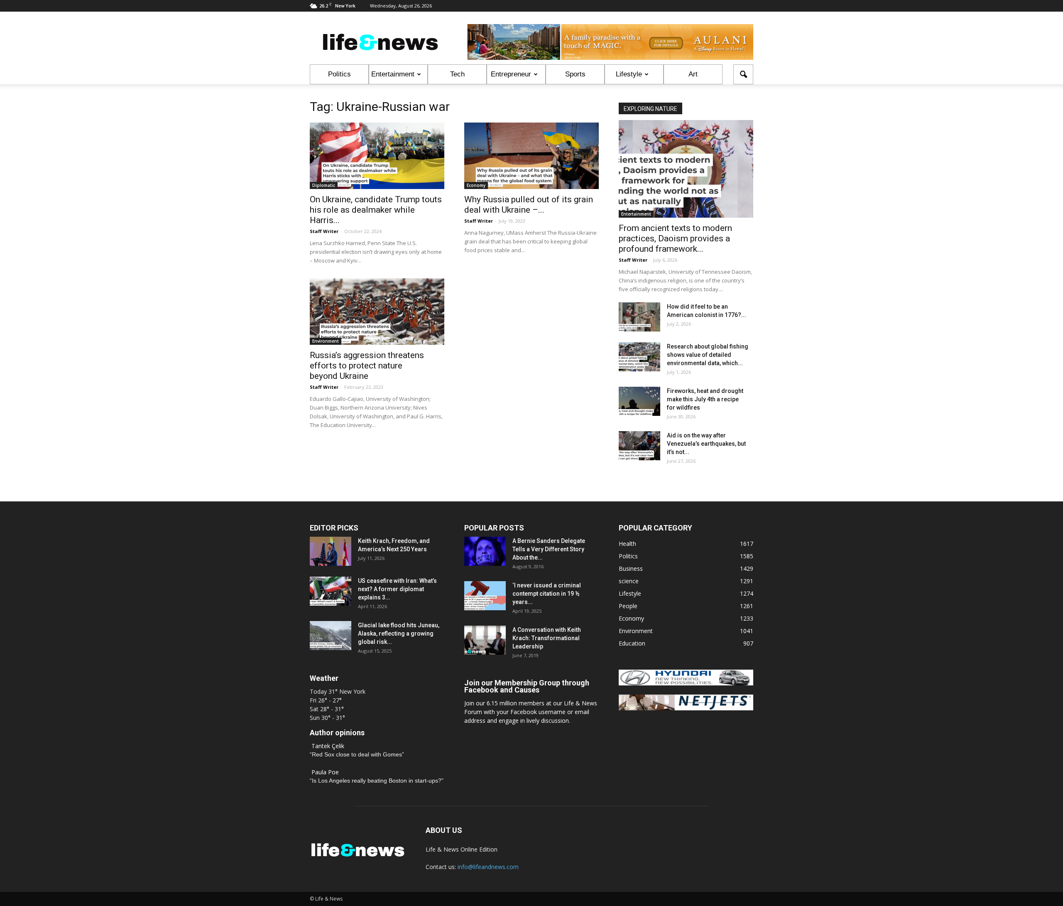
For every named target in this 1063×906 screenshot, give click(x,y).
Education (632, 643)
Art (693, 74)
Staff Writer (324, 231)
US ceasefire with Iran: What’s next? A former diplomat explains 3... (397, 589)
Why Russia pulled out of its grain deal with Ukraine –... (528, 204)
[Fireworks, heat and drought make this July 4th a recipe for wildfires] (639, 401)
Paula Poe (325, 772)
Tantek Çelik (327, 746)
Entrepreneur (511, 74)
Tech (457, 74)
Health (627, 544)
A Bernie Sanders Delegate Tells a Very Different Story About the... (548, 549)
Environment (325, 341)
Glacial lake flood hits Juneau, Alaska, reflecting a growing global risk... (398, 633)
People (628, 606)
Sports (575, 74)
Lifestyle (629, 74)
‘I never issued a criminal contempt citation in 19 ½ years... (546, 593)
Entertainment (392, 74)
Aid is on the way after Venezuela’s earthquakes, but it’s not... (706, 443)
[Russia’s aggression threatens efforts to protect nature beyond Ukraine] (377, 311)
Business (631, 568)
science (629, 581)
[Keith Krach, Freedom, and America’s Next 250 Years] (330, 551)
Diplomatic (323, 185)
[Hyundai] (686, 683)
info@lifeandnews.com (488, 867)
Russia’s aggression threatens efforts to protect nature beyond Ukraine (367, 365)
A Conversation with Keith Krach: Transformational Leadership (546, 638)
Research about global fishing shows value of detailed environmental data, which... (707, 354)
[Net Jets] (686, 708)
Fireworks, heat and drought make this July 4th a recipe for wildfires (705, 399)
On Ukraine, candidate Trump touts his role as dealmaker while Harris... (376, 209)
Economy (476, 185)
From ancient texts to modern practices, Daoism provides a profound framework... (675, 238)
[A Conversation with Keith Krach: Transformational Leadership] (485, 640)
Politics (339, 74)
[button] (743, 74)
